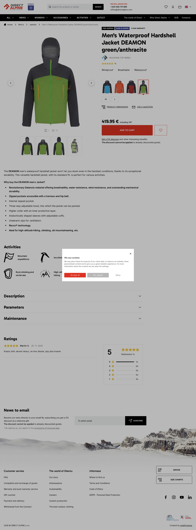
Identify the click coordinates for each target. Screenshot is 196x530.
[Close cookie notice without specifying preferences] (130, 253)
